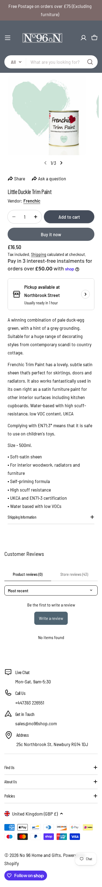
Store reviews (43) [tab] (74, 574)
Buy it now (51, 234)
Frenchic (31, 201)
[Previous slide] (45, 163)
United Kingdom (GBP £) (35, 814)
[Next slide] (61, 163)
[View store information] (85, 294)
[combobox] (51, 61)
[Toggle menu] (7, 37)
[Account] (83, 37)
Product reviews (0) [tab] (27, 574)
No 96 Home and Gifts (40, 855)
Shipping (38, 254)
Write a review (51, 618)
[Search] (90, 62)
